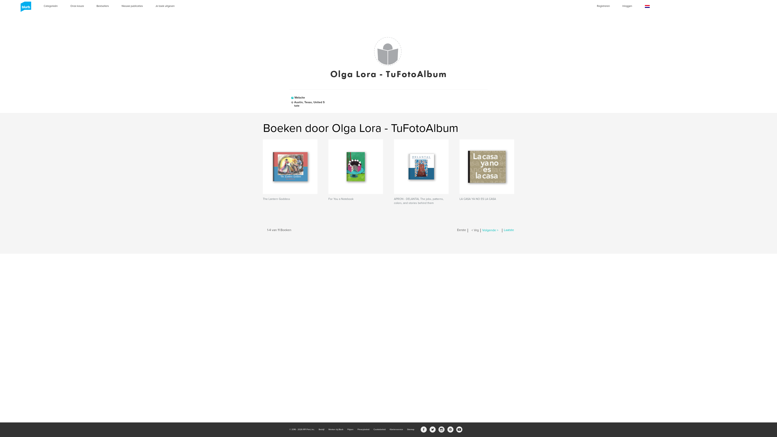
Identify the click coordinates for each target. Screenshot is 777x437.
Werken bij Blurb (335, 429)
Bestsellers (103, 6)
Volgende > (490, 230)
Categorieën (51, 6)
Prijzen (350, 429)
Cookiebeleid (380, 429)
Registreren (603, 6)
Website (299, 97)
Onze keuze (77, 6)
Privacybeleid (363, 429)
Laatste (509, 230)
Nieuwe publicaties (132, 6)
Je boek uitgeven (165, 6)
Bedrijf (321, 429)
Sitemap (410, 429)
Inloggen (627, 6)
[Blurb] (24, 8)
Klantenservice (396, 429)
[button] (647, 6)
